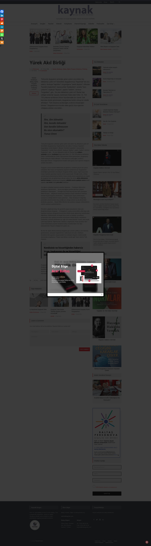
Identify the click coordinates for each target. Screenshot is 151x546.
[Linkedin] (2, 15)
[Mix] (2, 31)
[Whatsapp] (2, 34)
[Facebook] (2, 11)
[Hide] (0, 46)
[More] (2, 42)
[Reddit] (2, 23)
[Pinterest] (2, 19)
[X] (2, 38)
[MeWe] (2, 27)
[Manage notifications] (146, 542)
